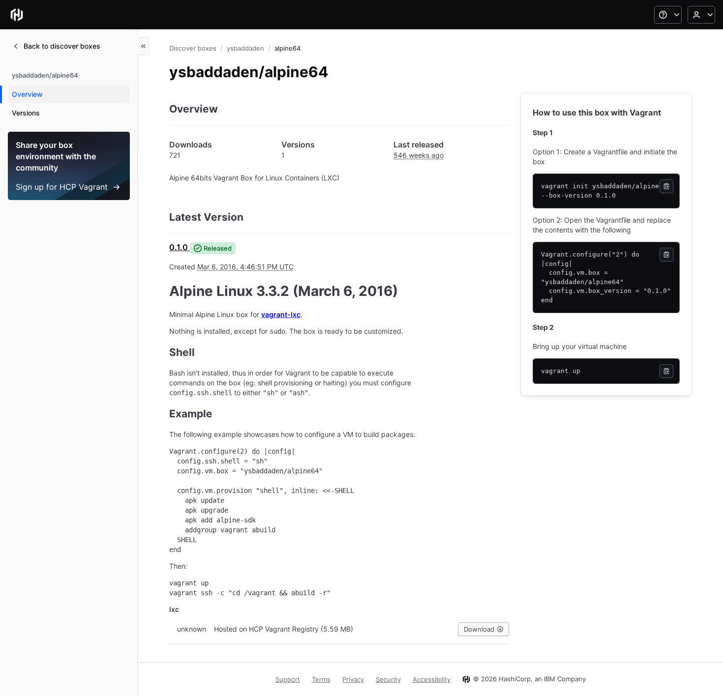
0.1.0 (178, 247)
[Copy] (666, 186)
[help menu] (668, 15)
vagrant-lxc (281, 314)
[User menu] (701, 15)
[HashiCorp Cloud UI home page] (17, 15)
